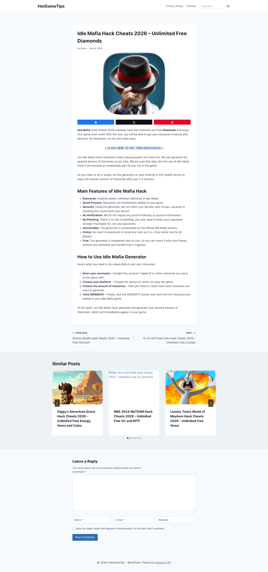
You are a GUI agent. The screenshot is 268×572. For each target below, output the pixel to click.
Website (164, 519)
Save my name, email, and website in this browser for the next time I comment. (120, 528)
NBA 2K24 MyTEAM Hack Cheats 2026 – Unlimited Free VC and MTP (133, 416)
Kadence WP (163, 562)
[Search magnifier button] (228, 6)
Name (78, 519)
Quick (83, 48)
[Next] (210, 403)
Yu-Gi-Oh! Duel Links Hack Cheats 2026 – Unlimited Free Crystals (169, 338)
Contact (191, 6)
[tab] (128, 438)
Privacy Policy (174, 6)
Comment (79, 471)
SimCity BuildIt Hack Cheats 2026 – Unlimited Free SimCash (100, 338)
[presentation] (77, 387)
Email (120, 519)
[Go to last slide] (57, 403)
